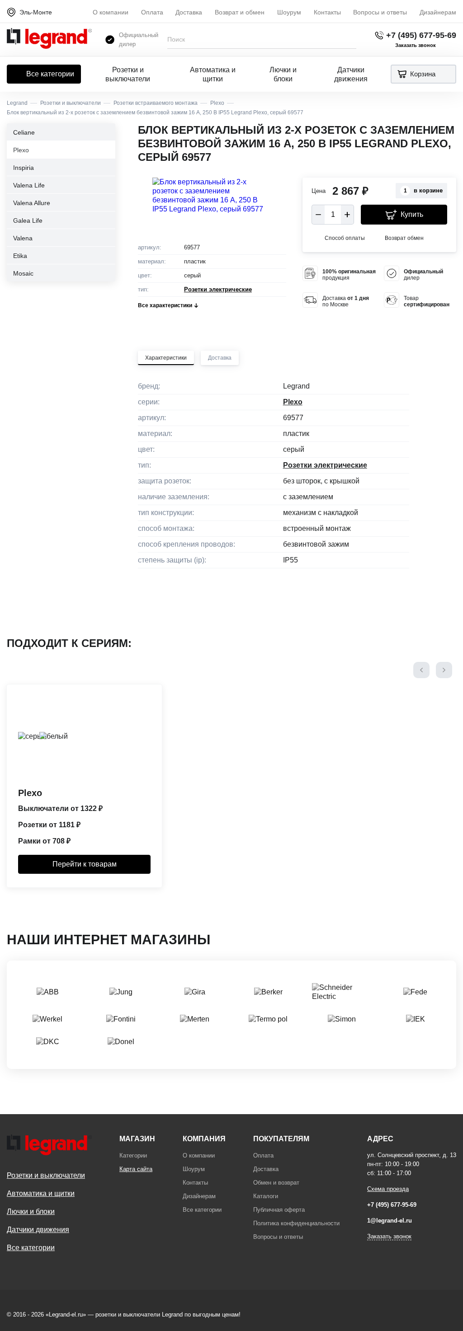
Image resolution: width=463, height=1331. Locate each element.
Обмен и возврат (276, 1182)
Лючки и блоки (283, 74)
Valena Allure (31, 202)
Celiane (24, 132)
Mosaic (23, 273)
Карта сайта (135, 1169)
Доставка (188, 12)
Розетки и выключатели (127, 74)
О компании (110, 12)
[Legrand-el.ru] (49, 39)
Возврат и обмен (240, 12)
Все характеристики (165, 305)
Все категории (50, 74)
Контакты (327, 12)
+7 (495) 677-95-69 (421, 35)
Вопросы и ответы (380, 12)
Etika (20, 255)
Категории (133, 1155)
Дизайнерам (438, 12)
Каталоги (265, 1196)
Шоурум (289, 12)
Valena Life (29, 185)
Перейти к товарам (84, 864)
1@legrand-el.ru (389, 1220)
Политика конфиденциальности (296, 1223)
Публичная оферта (279, 1209)
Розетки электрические (218, 289)
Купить (412, 214)
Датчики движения (351, 74)
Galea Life (28, 220)
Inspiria (23, 167)
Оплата (152, 12)
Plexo (21, 150)
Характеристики (166, 358)
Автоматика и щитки (213, 74)
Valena (23, 238)
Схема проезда (388, 1189)
